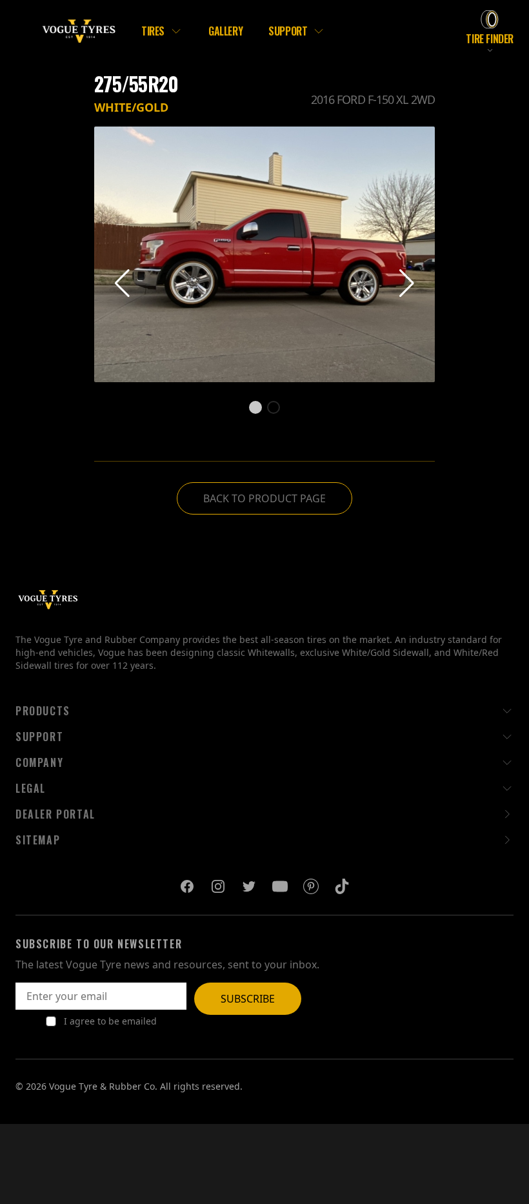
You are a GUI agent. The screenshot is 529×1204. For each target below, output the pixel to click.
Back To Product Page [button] (264, 498)
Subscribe (248, 999)
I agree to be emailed (110, 1021)
